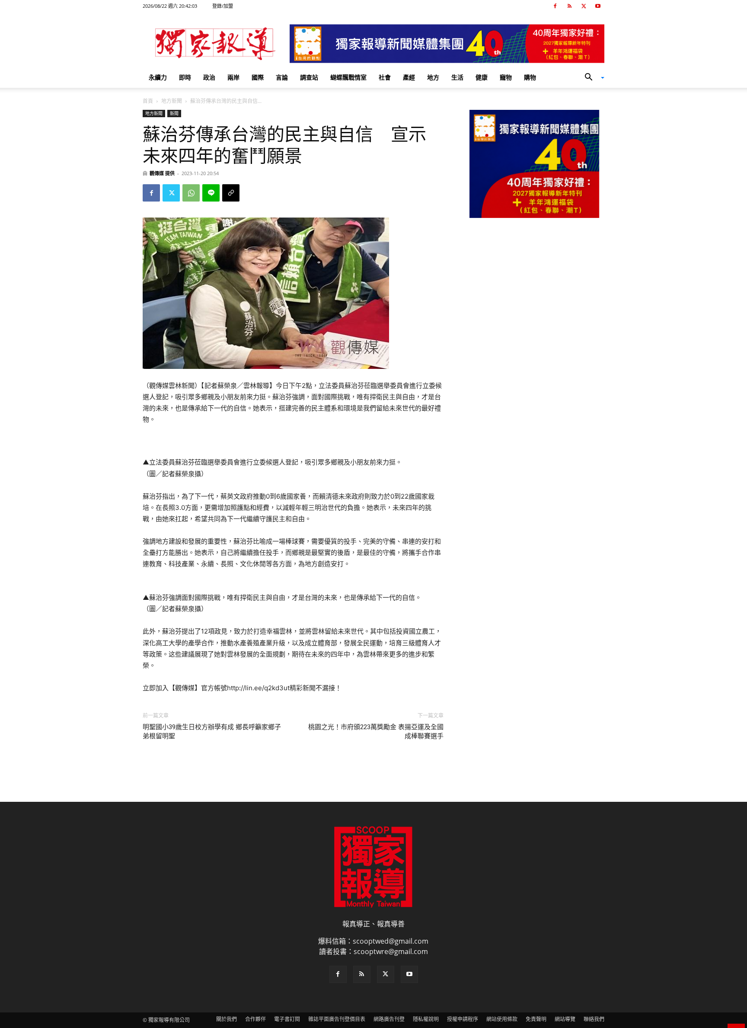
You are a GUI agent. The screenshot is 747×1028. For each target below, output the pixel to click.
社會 (385, 77)
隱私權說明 (426, 1019)
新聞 (174, 113)
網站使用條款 (501, 1019)
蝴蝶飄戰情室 (348, 77)
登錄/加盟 (222, 6)
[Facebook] (555, 6)
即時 (185, 77)
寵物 (506, 77)
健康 (482, 77)
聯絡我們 (594, 1019)
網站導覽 (565, 1019)
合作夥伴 (255, 1019)
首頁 (148, 101)
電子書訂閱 (287, 1019)
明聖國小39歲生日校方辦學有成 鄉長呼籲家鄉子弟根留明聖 (212, 731)
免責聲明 (536, 1019)
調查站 (309, 77)
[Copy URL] (230, 193)
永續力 (158, 77)
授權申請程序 (462, 1019)
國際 (258, 77)
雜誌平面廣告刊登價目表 (336, 1019)
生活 (457, 77)
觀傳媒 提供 (162, 173)
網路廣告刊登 (389, 1019)
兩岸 (233, 77)
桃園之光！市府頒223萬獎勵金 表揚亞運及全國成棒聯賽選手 (376, 731)
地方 (433, 77)
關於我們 (226, 1019)
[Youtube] (597, 6)
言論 (282, 77)
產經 (409, 77)
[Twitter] (583, 6)
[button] (591, 78)
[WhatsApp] (191, 193)
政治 (209, 77)
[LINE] (211, 193)
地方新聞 (171, 101)
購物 (530, 77)
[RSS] (569, 6)
